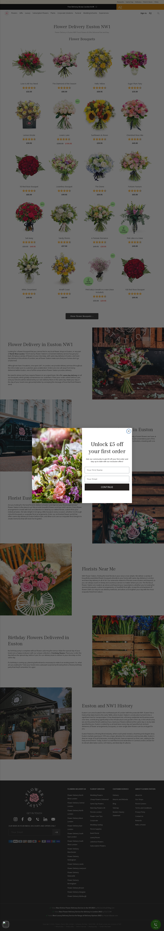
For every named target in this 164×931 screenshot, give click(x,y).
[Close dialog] (128, 431)
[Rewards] (6, 924)
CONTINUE (107, 487)
